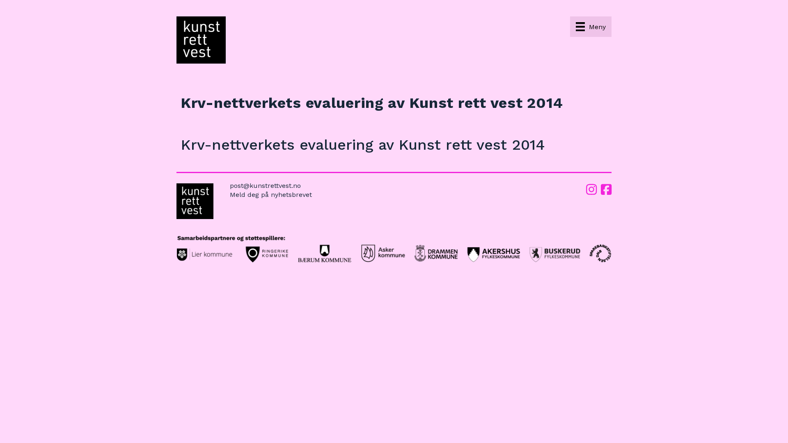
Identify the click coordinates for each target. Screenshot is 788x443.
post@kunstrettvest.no (265, 186)
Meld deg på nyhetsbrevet (271, 195)
